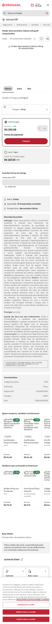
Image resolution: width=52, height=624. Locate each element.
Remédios (35, 25)
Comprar (26, 141)
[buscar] (46, 13)
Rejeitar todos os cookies (26, 612)
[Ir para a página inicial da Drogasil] (11, 5)
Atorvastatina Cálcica (28, 208)
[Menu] (48, 5)
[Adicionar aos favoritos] (41, 38)
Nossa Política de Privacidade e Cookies (33, 600)
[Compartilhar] (47, 38)
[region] (26, 600)
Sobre (19, 89)
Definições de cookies (26, 605)
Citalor (16, 199)
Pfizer (45, 387)
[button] (26, 63)
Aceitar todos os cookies (25, 619)
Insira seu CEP (9, 177)
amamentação (10, 334)
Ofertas (8, 89)
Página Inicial (7, 25)
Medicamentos (22, 25)
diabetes (35, 278)
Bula (29, 89)
